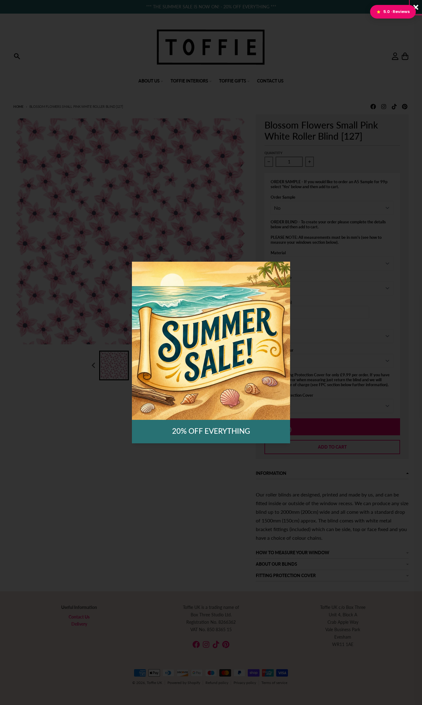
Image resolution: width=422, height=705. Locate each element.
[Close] (416, 7)
